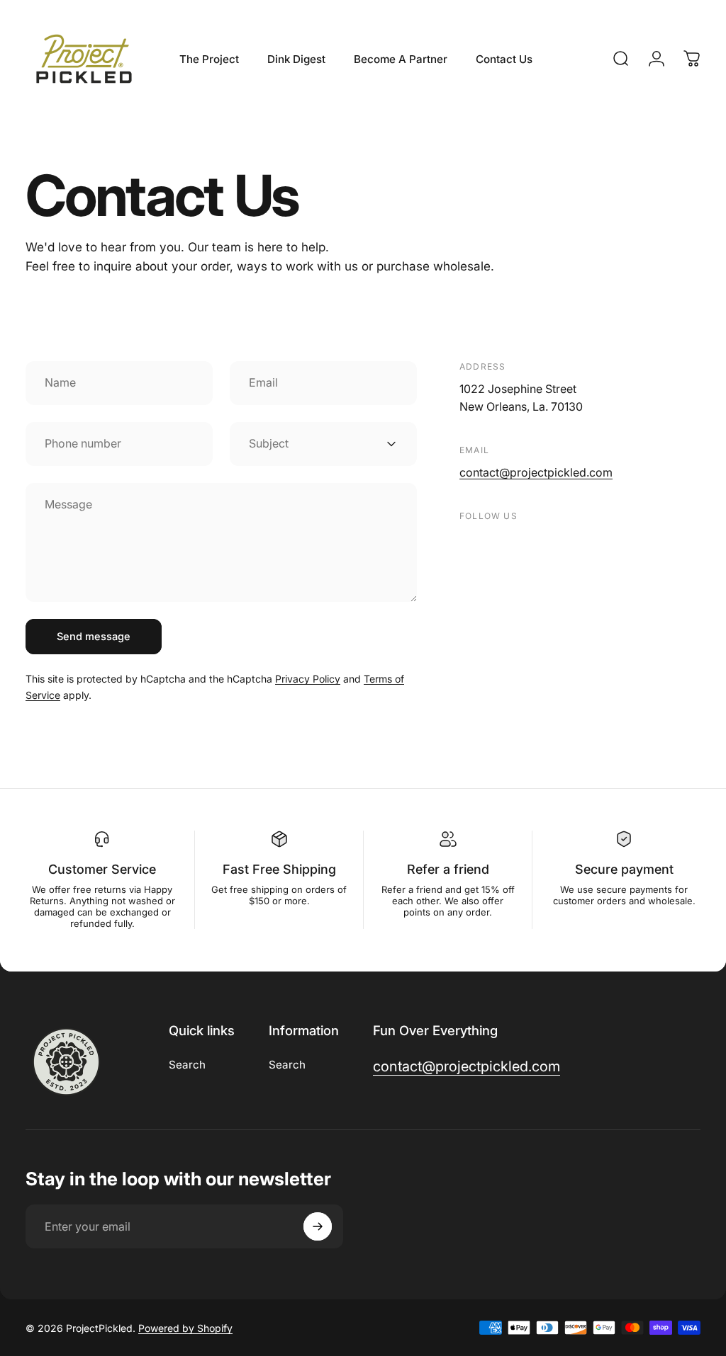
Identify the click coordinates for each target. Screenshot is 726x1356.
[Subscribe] (317, 1226)
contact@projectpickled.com (536, 472)
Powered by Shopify (185, 1328)
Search (187, 1064)
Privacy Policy (307, 679)
